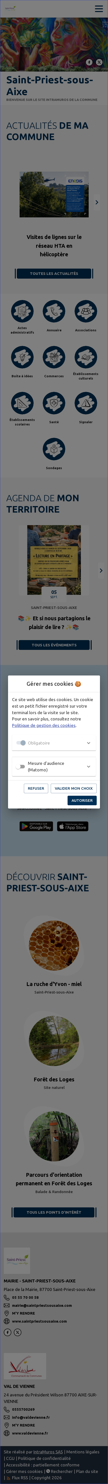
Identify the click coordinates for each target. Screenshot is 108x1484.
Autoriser (82, 800)
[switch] (18, 766)
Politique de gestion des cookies (44, 725)
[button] (54, 743)
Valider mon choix (74, 788)
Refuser (36, 788)
